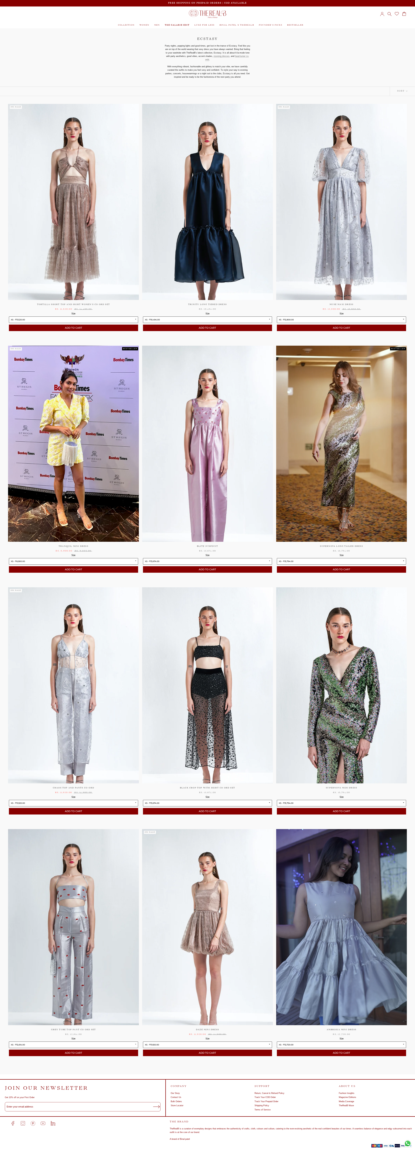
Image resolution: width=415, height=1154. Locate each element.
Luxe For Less (204, 25)
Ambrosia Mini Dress (341, 1030)
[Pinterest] (32, 1123)
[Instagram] (22, 1123)
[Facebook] (12, 1123)
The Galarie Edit (177, 25)
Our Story (175, 1093)
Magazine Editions (347, 1097)
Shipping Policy (262, 1105)
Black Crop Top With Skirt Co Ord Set (207, 788)
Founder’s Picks (270, 25)
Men (157, 25)
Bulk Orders (176, 1101)
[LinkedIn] (53, 1123)
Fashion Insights (346, 1093)
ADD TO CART (73, 327)
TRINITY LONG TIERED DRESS (207, 304)
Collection (126, 25)
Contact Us (176, 1097)
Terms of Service (263, 1109)
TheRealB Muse (346, 1105)
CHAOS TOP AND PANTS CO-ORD (73, 788)
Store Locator (177, 1105)
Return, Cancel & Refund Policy (269, 1093)
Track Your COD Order (265, 1097)
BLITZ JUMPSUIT (207, 546)
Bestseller (295, 25)
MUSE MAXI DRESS (341, 304)
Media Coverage (346, 1101)
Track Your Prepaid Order (266, 1101)
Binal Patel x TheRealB (236, 25)
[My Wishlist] (397, 14)
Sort (401, 91)
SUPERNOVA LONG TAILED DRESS (341, 546)
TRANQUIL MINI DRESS (73, 546)
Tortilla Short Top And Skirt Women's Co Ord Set (73, 304)
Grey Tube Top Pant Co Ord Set (73, 1030)
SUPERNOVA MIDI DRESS (341, 788)
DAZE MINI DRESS (207, 1030)
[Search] (389, 14)
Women (144, 25)
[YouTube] (43, 1123)
